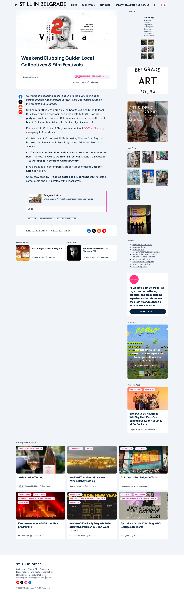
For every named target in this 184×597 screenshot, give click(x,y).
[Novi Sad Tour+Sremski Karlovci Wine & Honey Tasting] (92, 460)
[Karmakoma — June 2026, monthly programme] (40, 506)
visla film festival (46, 219)
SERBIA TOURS (76, 448)
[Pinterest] (32, 209)
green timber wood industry (145, 254)
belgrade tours (139, 247)
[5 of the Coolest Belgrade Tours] (143, 460)
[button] (16, 5)
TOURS (89, 448)
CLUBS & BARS (24, 494)
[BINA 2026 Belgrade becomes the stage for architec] (151, 56)
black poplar (138, 249)
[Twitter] (22, 582)
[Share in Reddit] (20, 106)
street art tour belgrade (143, 261)
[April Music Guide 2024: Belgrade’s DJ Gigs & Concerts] (143, 506)
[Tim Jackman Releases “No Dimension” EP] (74, 253)
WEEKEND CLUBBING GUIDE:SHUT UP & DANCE (89, 77)
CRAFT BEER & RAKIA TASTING (30, 448)
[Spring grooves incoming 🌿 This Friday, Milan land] (151, 49)
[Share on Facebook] (20, 96)
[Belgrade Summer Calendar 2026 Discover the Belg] (151, 42)
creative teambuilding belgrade (146, 252)
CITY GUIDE (141, 448)
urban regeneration (141, 264)
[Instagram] (29, 209)
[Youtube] (18, 582)
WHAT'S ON (149, 390)
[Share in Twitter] (20, 101)
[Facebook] (30, 582)
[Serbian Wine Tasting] (147, 351)
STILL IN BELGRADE (28, 564)
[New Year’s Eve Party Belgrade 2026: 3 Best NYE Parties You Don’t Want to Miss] (92, 506)
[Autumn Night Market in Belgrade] (23, 253)
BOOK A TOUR (127, 448)
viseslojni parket (140, 266)
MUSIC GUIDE (135, 390)
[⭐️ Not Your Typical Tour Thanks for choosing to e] (144, 49)
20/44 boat (32, 219)
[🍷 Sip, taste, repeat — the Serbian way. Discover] (144, 42)
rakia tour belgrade (141, 259)
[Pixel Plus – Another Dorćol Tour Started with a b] (144, 56)
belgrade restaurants (142, 244)
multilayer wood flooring (144, 256)
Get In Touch (146, 311)
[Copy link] (20, 112)
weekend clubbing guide (66, 219)
